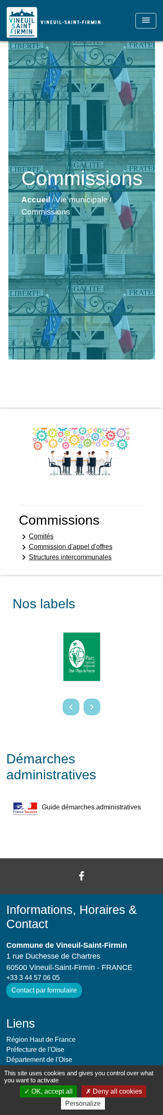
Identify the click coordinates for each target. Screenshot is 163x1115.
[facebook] (81, 876)
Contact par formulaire (44, 990)
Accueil (35, 199)
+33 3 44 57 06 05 (33, 977)
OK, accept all (51, 1091)
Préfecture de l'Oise (35, 1049)
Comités (36, 537)
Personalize (83, 1103)
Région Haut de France (41, 1039)
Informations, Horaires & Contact (71, 917)
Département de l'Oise (39, 1059)
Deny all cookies (116, 1091)
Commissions (45, 211)
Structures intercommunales (65, 557)
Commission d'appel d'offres (65, 547)
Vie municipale (81, 199)
